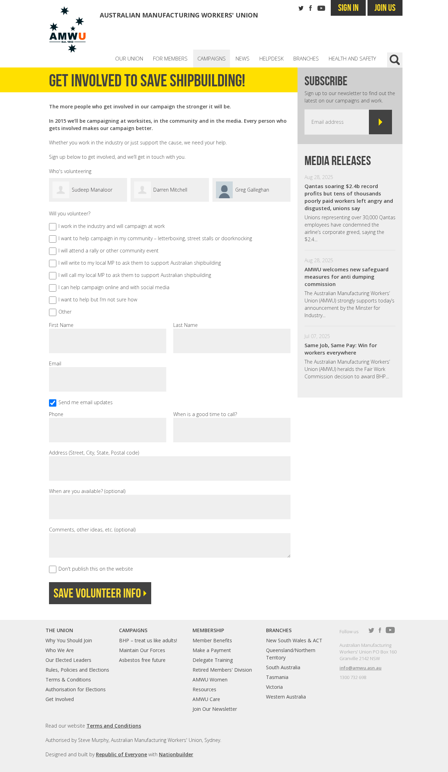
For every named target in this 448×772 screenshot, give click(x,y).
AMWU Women (209, 679)
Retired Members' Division (222, 669)
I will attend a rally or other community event (108, 250)
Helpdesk (271, 58)
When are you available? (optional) (87, 491)
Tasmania (277, 677)
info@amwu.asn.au (361, 668)
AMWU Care (206, 699)
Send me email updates (85, 402)
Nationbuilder (176, 754)
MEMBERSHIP (208, 630)
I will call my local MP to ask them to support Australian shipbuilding (134, 275)
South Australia (283, 667)
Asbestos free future (142, 660)
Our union (129, 58)
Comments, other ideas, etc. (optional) (92, 529)
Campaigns (211, 58)
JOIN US (385, 7)
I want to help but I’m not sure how (97, 299)
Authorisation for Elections (76, 689)
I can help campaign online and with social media (113, 287)
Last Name (185, 325)
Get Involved (60, 699)
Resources (204, 689)
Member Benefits (212, 640)
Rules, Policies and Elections (77, 669)
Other (64, 311)
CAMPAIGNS (133, 630)
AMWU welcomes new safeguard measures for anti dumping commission (346, 276)
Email (55, 363)
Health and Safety (352, 58)
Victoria (274, 687)
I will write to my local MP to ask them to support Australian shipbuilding (139, 262)
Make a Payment (211, 650)
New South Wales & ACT (294, 640)
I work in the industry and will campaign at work (111, 226)
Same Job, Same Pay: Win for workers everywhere (340, 349)
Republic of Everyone (121, 754)
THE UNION (59, 630)
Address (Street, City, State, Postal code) (94, 452)
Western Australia (286, 696)
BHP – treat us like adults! (148, 640)
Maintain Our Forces (142, 650)
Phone (56, 414)
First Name (61, 325)
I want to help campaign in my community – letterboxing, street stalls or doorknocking (155, 238)
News (243, 58)
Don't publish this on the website (95, 568)
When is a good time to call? (205, 414)
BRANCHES (279, 630)
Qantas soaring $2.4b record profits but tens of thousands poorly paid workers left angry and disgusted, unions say (348, 197)
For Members (170, 58)
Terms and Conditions (113, 725)
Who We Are (60, 650)
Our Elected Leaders (68, 660)
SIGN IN (348, 7)
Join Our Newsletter (214, 709)
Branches (306, 58)
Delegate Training (212, 660)
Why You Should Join (69, 640)
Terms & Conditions (68, 679)
